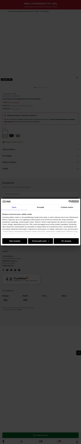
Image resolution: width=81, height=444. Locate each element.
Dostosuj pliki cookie (39, 241)
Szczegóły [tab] (40, 207)
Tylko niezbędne (14, 241)
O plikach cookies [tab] (67, 207)
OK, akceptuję (66, 241)
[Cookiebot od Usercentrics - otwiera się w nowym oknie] (70, 201)
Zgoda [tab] (14, 207)
